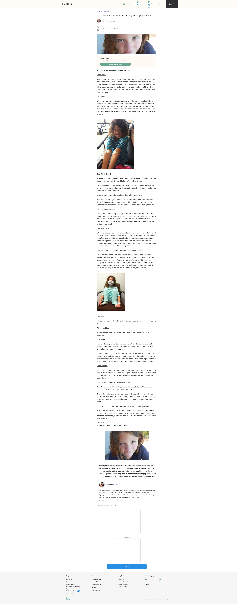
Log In (161, 4)
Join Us (171, 4)
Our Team (68, 581)
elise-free (101, 501)
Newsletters (129, 4)
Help (67, 589)
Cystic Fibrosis (103, 11)
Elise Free (104, 19)
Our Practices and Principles (73, 586)
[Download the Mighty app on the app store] (152, 580)
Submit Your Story (96, 579)
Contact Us (121, 579)
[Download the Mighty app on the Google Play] (166, 580)
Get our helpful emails (115, 64)
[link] (66, 4)
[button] (111, 20)
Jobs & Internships (70, 584)
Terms (170, 599)
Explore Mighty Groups (124, 581)
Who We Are (69, 579)
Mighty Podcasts (122, 586)
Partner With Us (96, 581)
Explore (142, 4)
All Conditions (96, 590)
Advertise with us (96, 584)
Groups (153, 4)
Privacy (166, 599)
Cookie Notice (69, 593)
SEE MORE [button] (126, 566)
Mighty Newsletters (123, 584)
